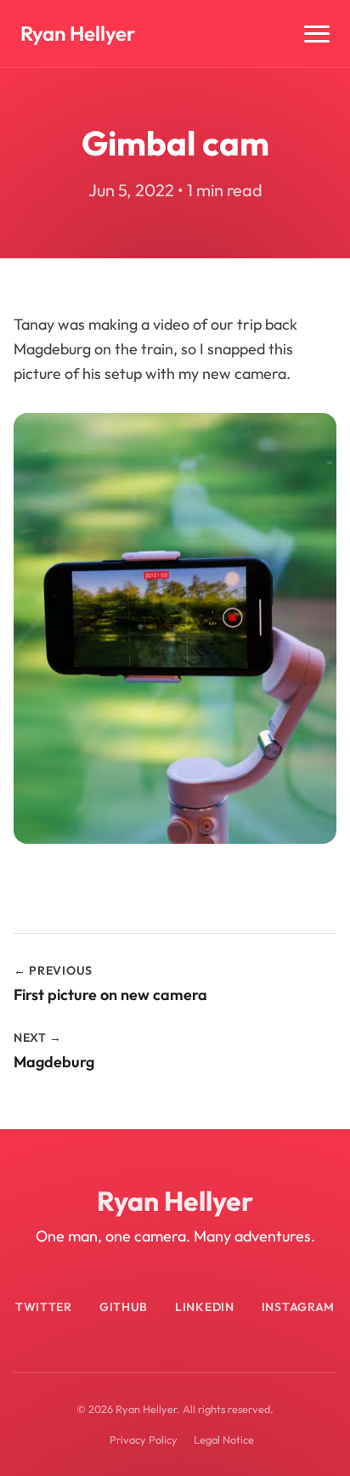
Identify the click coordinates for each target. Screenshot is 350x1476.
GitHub (123, 1307)
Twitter (43, 1307)
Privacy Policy (144, 1439)
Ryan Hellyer (77, 33)
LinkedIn (204, 1307)
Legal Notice (224, 1439)
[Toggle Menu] (317, 33)
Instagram (298, 1307)
